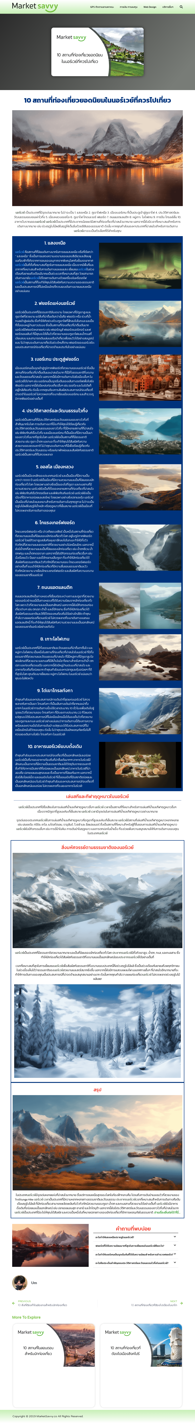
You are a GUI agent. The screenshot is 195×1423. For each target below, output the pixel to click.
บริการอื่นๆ (167, 7)
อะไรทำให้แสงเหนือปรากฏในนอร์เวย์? (115, 1237)
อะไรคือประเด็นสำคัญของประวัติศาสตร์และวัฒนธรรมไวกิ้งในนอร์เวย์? (132, 1263)
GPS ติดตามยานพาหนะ (102, 7)
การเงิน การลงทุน (128, 7)
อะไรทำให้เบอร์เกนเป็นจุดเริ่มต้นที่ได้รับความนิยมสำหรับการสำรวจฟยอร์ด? (134, 1254)
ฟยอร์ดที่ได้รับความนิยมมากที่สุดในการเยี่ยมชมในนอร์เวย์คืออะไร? (130, 1246)
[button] (181, 7)
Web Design (150, 7)
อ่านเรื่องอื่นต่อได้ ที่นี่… (167, 1212)
